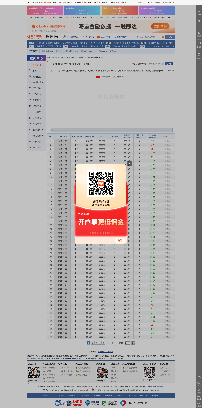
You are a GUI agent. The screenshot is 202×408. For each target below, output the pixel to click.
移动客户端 (45, 2)
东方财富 (56, 2)
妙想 (103, 2)
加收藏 (37, 2)
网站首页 (30, 2)
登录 (140, 2)
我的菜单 (148, 2)
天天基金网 (67, 2)
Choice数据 (113, 2)
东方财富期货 (93, 2)
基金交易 (168, 2)
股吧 (122, 2)
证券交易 (158, 2)
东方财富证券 (80, 2)
